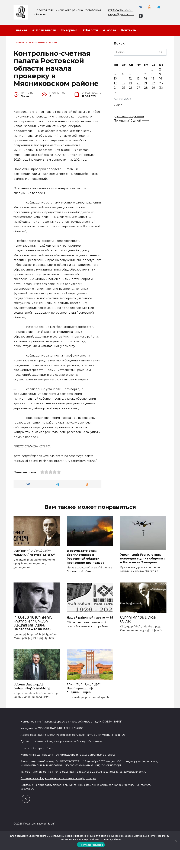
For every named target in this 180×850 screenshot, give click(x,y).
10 (115, 78)
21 (145, 83)
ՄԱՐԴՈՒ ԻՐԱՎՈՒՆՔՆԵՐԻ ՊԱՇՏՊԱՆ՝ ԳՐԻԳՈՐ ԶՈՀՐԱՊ (35, 552)
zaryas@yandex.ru (121, 14)
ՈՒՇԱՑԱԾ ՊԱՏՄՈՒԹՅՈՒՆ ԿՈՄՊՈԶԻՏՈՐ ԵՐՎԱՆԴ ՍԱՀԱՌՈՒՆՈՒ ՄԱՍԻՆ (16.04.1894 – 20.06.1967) (33, 623)
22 (153, 83)
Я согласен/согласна (91, 844)
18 (123, 83)
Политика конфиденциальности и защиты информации (58, 778)
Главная (20, 30)
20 (138, 83)
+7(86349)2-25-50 (120, 10)
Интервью (69, 30)
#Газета (109, 30)
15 (153, 78)
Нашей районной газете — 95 (90, 617)
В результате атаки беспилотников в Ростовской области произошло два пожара (85, 556)
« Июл (118, 105)
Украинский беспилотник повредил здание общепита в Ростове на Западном (142, 558)
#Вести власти (44, 30)
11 (123, 78)
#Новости (90, 30)
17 (115, 83)
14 (145, 78)
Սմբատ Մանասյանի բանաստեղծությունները (32, 686)
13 (138, 78)
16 (160, 78)
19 (130, 83)
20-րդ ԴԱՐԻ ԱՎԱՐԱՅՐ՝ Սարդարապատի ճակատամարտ (83, 688)
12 (130, 78)
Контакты (129, 30)
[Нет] (175, 840)
